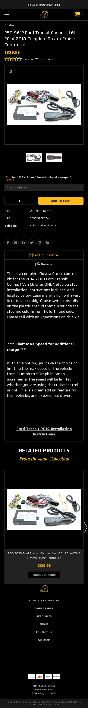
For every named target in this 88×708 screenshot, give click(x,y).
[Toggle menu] (12, 14)
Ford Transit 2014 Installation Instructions (44, 431)
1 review (28, 59)
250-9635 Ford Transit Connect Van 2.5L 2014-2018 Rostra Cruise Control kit (44, 555)
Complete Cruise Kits (44, 600)
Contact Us (44, 632)
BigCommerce (68, 701)
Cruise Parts (44, 608)
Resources (44, 616)
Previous (3, 527)
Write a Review (44, 59)
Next (85, 527)
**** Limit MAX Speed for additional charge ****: (39, 178)
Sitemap (44, 640)
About (44, 624)
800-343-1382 (49, 4)
